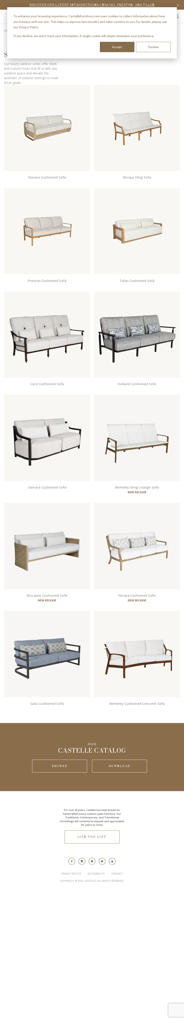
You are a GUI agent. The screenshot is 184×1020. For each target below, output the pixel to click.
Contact (117, 873)
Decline (153, 47)
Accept (117, 47)
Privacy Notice (71, 873)
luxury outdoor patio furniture (97, 813)
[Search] (177, 16)
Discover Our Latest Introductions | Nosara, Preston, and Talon (92, 5)
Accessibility (96, 873)
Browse (59, 766)
